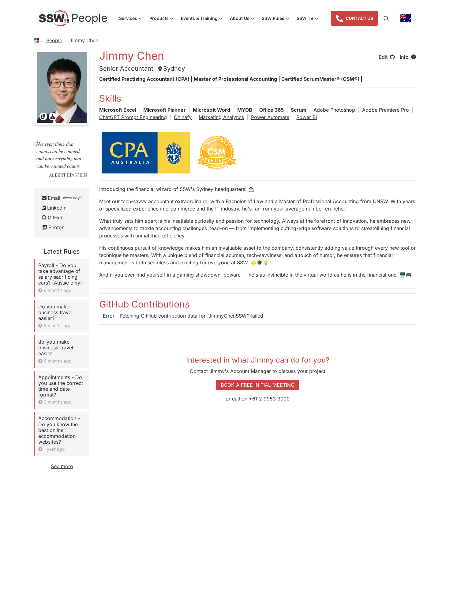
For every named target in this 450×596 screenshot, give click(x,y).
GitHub (56, 217)
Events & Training (203, 19)
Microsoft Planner (164, 110)
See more (62, 466)
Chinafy (183, 117)
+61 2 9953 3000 (269, 399)
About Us (244, 19)
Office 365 (271, 110)
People (54, 40)
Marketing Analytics (221, 117)
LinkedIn (56, 208)
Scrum (298, 110)
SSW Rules (277, 19)
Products (163, 19)
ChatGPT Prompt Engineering (133, 117)
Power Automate (270, 117)
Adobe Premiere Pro (385, 110)
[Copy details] (43, 116)
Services (132, 19)
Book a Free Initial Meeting (257, 385)
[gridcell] (61, 87)
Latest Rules (62, 251)
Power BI (306, 117)
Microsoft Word (211, 110)
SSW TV (309, 19)
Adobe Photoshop (334, 110)
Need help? (72, 198)
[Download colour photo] (52, 116)
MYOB (244, 110)
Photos (56, 227)
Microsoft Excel (117, 110)
